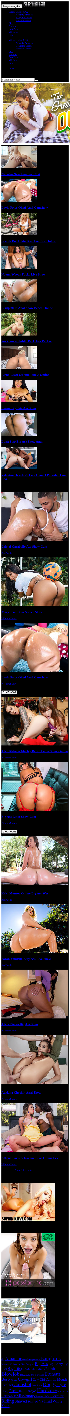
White (57, 1401)
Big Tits (14, 1368)
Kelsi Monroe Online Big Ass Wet (24, 893)
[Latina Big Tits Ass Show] (19, 401)
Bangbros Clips (19, 1364)
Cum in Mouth (56, 1379)
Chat (11, 23)
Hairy (22, 1391)
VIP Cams (13, 32)
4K (2, 1359)
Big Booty (55, 1364)
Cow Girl (39, 1379)
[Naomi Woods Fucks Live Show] (19, 268)
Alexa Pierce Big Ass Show (19, 1024)
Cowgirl (25, 1379)
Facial (13, 1391)
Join (11, 34)
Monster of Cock (43, 1396)
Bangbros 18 (6, 1364)
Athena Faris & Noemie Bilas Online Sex (29, 1158)
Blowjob (10, 1374)
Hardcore (47, 1390)
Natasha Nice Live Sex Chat (20, 174)
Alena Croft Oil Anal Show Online (25, 375)
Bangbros (50, 1358)
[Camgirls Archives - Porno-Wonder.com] (34, 6)
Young (6, 1406)
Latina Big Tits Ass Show (18, 408)
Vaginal (45, 1401)
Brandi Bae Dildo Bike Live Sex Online (28, 241)
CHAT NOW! (9, 692)
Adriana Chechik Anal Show (21, 1092)
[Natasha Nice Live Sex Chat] (19, 167)
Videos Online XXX (18, 11)
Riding (7, 1401)
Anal (25, 1359)
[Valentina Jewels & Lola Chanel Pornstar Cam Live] (19, 468)
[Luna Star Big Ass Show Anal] (19, 435)
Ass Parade (6, 553)
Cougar (14, 1380)
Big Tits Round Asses (30, 1369)
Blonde (50, 1369)
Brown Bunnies (37, 1375)
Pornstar (57, 1396)
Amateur (13, 1358)
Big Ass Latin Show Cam (18, 816)
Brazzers (25, 1374)
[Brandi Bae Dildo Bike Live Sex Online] (19, 234)
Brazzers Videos (23, 20)
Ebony (5, 1391)
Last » (30, 1170)
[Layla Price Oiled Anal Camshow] (19, 201)
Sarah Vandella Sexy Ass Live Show (26, 959)
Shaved (21, 1401)
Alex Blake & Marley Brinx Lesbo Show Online (34, 751)
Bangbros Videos (24, 17)
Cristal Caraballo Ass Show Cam (24, 546)
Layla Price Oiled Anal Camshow (24, 207)
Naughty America (24, 14)
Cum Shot (7, 1385)
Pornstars (13, 26)
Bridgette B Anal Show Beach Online (27, 308)
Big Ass (41, 1363)
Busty (6, 1379)
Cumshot (22, 1384)
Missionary (26, 1395)
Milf (13, 1396)
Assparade (34, 1359)
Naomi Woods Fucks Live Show (23, 274)
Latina (6, 1396)
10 (22, 1170)
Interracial (63, 1391)
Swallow (32, 1401)
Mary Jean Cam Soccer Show (22, 612)
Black (42, 1369)
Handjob (30, 1391)
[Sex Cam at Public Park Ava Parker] (19, 334)
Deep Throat (37, 1385)
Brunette (53, 1374)
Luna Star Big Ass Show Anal (22, 441)
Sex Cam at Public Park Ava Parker (26, 341)
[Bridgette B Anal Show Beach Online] (19, 301)
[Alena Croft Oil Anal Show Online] (19, 368)
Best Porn (13, 29)
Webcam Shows (9, 618)
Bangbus (30, 1364)
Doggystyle (54, 1384)
